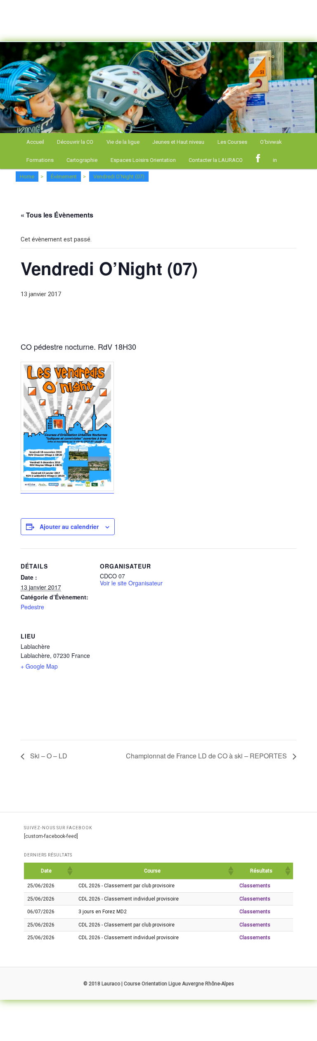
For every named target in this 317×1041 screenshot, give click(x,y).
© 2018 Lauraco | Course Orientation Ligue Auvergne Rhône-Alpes (158, 984)
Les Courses (232, 142)
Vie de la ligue (123, 142)
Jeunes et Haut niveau (178, 142)
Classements (254, 886)
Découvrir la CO (75, 142)
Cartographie (81, 160)
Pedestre (32, 607)
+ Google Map (39, 666)
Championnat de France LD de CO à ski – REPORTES (207, 755)
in (275, 160)
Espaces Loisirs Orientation (143, 160)
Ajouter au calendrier (69, 526)
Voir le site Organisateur (131, 583)
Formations (40, 160)
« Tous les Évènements (57, 215)
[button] (69, 871)
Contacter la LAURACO (216, 160)
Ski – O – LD (47, 755)
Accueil (35, 142)
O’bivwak (271, 142)
